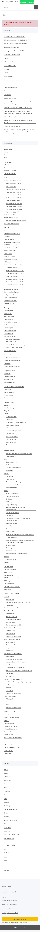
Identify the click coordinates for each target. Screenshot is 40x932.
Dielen (8, 702)
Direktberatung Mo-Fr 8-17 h (12, 47)
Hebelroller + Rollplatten (13, 468)
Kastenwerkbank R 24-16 (14, 195)
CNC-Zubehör (8, 589)
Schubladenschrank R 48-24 (14, 285)
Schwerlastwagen (11, 537)
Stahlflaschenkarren (12, 436)
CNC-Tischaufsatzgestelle (12, 578)
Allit (5, 849)
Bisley (5, 842)
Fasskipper (9, 476)
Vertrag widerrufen (20, 919)
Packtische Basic (9, 168)
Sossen (6, 860)
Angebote (7, 742)
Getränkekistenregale (10, 322)
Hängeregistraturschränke (12, 242)
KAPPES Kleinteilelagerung (12, 366)
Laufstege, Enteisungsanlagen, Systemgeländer (20, 682)
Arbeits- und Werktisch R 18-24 (15, 189)
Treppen (8, 687)
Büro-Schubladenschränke (12, 233)
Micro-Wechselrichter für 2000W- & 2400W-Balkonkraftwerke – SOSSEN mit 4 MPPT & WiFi (18, 112)
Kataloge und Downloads (11, 62)
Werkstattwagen (11, 551)
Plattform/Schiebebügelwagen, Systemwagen (20, 534)
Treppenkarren (10, 445)
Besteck (6, 720)
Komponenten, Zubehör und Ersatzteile (18, 602)
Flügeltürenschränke (10, 239)
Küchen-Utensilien (9, 723)
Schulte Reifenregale (10, 117)
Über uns (6, 69)
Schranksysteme (9, 379)
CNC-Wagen (7, 581)
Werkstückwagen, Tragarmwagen (16, 553)
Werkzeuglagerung (9, 382)
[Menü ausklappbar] (2, 1)
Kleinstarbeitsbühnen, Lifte (12, 608)
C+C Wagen (9, 499)
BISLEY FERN (8, 230)
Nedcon (6, 813)
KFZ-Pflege (7, 753)
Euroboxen (7, 363)
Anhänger (7, 405)
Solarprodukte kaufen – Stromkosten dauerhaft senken (18, 121)
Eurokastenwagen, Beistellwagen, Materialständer (16, 508)
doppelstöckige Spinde (11, 297)
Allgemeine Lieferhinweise (12, 54)
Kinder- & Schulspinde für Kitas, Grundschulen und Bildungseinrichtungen (19, 103)
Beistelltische (8, 165)
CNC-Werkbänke (9, 583)
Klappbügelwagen (11, 526)
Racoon (6, 784)
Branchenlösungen (9, 408)
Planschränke (8, 253)
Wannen (6, 556)
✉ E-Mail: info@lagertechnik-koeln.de (15, 43)
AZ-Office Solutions (10, 845)
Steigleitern (9, 648)
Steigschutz (9, 650)
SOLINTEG (7, 776)
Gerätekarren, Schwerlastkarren (16, 422)
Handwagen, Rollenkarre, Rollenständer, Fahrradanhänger (18, 519)
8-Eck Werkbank (11, 186)
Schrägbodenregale (10, 350)
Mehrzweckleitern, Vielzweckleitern (16, 662)
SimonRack (7, 780)
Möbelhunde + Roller (12, 425)
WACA (6, 769)
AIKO (5, 856)
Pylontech (7, 791)
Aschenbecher (8, 715)
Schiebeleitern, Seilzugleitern (15, 667)
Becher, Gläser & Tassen (11, 717)
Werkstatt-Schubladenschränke (13, 265)
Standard (6, 152)
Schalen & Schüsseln (10, 729)
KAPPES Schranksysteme (12, 245)
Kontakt (6, 72)
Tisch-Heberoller (11, 442)
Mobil (5, 157)
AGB (5, 83)
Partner (6, 58)
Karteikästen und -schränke (12, 248)
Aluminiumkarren (11, 416)
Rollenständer (10, 479)
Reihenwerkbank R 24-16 (14, 203)
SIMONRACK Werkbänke (11, 223)
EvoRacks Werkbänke (10, 215)
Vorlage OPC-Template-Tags (12, 126)
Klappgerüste (10, 599)
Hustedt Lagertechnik (10, 820)
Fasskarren (9, 419)
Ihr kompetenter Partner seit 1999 (14, 51)
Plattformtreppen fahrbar (13, 685)
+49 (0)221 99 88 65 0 (11, 904)
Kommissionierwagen (12, 529)
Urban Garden (8, 750)
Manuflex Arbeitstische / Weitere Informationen (18, 107)
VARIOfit (6, 773)
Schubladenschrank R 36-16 (14, 279)
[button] (33, 2)
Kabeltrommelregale (10, 330)
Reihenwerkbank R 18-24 (14, 200)
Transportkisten (11, 622)
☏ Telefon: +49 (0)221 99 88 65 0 (14, 36)
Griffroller (9, 465)
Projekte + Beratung (10, 65)
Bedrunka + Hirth (9, 838)
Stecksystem (7, 313)
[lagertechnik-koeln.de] (11, 2)
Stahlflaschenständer (12, 485)
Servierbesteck (8, 732)
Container (7, 236)
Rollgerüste (9, 605)
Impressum (7, 94)
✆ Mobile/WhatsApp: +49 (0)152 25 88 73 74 (17, 40)
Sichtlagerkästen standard (12, 360)
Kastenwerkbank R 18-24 (14, 192)
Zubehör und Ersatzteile (13, 636)
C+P (5, 824)
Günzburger (7, 806)
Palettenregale (8, 319)
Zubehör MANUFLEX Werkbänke (16, 220)
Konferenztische (9, 392)
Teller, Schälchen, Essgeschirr (13, 737)
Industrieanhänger (11, 523)
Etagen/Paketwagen (12, 504)
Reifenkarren (10, 433)
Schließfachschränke (10, 300)
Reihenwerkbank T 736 (13, 212)
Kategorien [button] (5, 870)
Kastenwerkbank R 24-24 (14, 198)
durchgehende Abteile (10, 295)
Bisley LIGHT (8, 831)
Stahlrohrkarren (11, 439)
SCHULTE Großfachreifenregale (16, 342)
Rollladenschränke (9, 256)
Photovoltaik (8, 745)
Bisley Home (7, 827)
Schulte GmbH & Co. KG (11, 835)
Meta (5, 798)
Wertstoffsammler (11, 487)
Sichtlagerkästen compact (12, 358)
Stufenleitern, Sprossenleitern (13, 653)
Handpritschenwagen (12, 512)
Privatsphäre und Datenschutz (13, 80)
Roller (5, 459)
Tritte (7, 704)
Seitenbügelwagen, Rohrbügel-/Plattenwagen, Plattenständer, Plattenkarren (20, 541)
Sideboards (7, 262)
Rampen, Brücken (11, 616)
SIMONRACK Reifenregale (14, 347)
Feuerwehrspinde (9, 303)
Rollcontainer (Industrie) (13, 619)
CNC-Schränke (8, 575)
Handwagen (9, 515)
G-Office (6, 802)
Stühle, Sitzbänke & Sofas (12, 747)
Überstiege (9, 690)
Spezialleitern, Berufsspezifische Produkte (19, 670)
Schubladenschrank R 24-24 (14, 276)
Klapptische (7, 389)
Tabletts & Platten (9, 734)
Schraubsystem (8, 310)
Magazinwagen (10, 531)
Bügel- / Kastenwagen (13, 496)
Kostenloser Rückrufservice (10, 909)
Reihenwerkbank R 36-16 (14, 209)
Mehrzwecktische (9, 395)
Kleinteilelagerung (9, 376)
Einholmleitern (10, 642)
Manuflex (6, 816)
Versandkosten (8, 76)
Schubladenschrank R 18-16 (14, 267)
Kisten (5, 448)
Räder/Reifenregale (10, 336)
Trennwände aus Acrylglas (14, 625)
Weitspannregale (9, 316)
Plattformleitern (10, 630)
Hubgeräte (7, 411)
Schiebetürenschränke (10, 259)
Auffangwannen (11, 559)
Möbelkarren (10, 428)
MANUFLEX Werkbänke (11, 218)
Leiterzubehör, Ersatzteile (14, 659)
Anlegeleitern (10, 656)
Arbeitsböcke (10, 613)
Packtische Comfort (10, 170)
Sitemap (6, 91)
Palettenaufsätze (11, 456)
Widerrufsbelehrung (10, 98)
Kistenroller (9, 470)
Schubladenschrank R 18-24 (14, 270)
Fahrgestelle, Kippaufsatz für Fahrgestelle (19, 453)
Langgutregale (8, 333)
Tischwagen (9, 548)
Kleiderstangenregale (10, 325)
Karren (6, 413)
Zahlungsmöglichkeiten (11, 87)
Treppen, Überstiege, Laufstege (13, 679)
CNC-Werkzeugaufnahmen (12, 586)
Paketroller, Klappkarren (13, 431)
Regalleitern (9, 665)
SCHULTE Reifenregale (13, 339)
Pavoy (5, 795)
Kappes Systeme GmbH (11, 809)
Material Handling (9, 611)
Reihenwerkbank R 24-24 (14, 206)
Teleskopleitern (10, 676)
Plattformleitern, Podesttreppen (13, 628)
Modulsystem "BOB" (10, 250)
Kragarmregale (8, 327)
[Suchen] (36, 7)
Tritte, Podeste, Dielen (10, 696)
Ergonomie (7, 373)
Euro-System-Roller (12, 462)
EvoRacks (7, 853)
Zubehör (6, 562)
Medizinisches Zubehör (11, 726)
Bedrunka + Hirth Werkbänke (12, 181)
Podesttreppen (10, 633)
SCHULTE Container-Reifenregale (16, 345)
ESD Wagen (9, 502)
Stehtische (7, 398)
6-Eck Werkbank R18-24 (13, 183)
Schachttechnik (10, 645)
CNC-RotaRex (8, 572)
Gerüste (6, 596)
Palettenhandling (9, 450)
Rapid (5, 787)
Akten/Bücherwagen (12, 493)
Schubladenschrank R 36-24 (14, 282)
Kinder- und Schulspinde (11, 292)
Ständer (6, 473)
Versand (25, 922)
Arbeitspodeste (10, 699)
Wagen (6, 490)
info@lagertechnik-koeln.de (10, 913)
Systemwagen (10, 545)
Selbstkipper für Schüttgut (14, 482)
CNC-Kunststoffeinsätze (11, 569)
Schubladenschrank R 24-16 (14, 273)
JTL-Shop (23, 927)
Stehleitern (9, 673)
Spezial (6, 155)
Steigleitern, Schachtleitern (12, 639)
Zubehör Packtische (10, 173)
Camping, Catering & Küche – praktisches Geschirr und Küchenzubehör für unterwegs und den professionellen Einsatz (19, 132)
